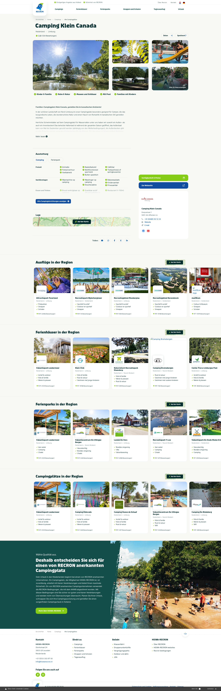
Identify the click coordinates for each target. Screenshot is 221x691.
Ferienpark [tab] (55, 160)
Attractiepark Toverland (47, 298)
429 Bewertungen (86, 530)
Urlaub (181, 9)
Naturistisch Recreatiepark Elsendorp (126, 369)
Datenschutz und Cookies (141, 686)
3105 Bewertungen (48, 386)
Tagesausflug (159, 9)
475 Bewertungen (164, 458)
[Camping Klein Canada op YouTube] (148, 231)
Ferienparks (105, 9)
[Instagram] (43, 675)
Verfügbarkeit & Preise (151, 178)
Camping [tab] (40, 160)
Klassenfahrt (119, 644)
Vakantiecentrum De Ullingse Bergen (88, 441)
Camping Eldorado (83, 512)
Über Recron (162, 2)
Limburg (49, 301)
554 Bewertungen (125, 314)
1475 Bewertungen (203, 314)
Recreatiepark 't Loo (162, 440)
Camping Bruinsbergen (163, 368)
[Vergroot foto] (130, 51)
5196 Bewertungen (164, 314)
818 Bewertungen (202, 458)
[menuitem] (59, 9)
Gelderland (89, 301)
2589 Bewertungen (125, 458)
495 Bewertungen (125, 386)
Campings (59, 9)
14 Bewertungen (86, 314)
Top (185, 634)
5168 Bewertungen (86, 386)
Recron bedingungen (162, 651)
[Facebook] (38, 675)
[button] (186, 293)
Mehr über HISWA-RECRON (50, 611)
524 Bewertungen (49, 36)
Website (148, 222)
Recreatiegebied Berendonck (166, 298)
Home (49, 19)
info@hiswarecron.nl (44, 662)
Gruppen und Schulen (132, 9)
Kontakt (173, 2)
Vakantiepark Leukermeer (47, 368)
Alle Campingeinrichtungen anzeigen (51, 201)
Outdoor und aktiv (121, 654)
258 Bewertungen (202, 530)
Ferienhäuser (81, 9)
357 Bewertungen (125, 530)
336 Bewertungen (86, 458)
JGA (115, 657)
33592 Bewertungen (48, 314)
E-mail (147, 225)
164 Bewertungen (164, 386)
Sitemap (180, 686)
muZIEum (196, 298)
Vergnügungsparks (121, 651)
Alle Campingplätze (70, 19)
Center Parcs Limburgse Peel (204, 368)
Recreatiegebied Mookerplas (127, 298)
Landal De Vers (120, 440)
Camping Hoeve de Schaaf (125, 512)
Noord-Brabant (129, 373)
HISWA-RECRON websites (164, 647)
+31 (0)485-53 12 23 (153, 219)
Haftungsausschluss (160, 686)
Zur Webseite (147, 185)
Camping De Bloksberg (202, 512)
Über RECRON (159, 644)
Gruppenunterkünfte (122, 647)
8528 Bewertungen (203, 386)
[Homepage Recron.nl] (37, 686)
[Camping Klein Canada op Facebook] (143, 231)
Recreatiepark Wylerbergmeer (88, 298)
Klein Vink (79, 368)
